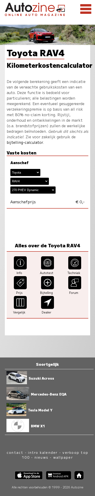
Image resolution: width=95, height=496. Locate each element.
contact (15, 452)
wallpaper (63, 457)
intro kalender (43, 452)
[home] (77, 477)
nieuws (41, 457)
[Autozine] (47, 8)
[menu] (85, 9)
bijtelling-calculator (25, 142)
